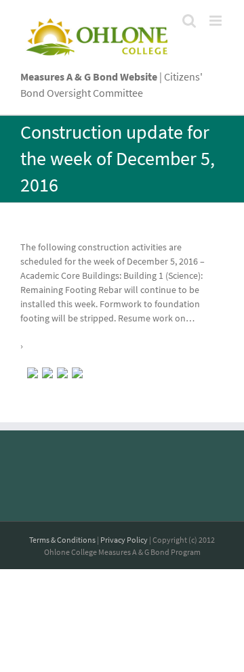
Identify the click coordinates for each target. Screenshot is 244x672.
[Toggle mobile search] (189, 21)
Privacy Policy (124, 540)
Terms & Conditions (62, 540)
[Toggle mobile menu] (216, 21)
